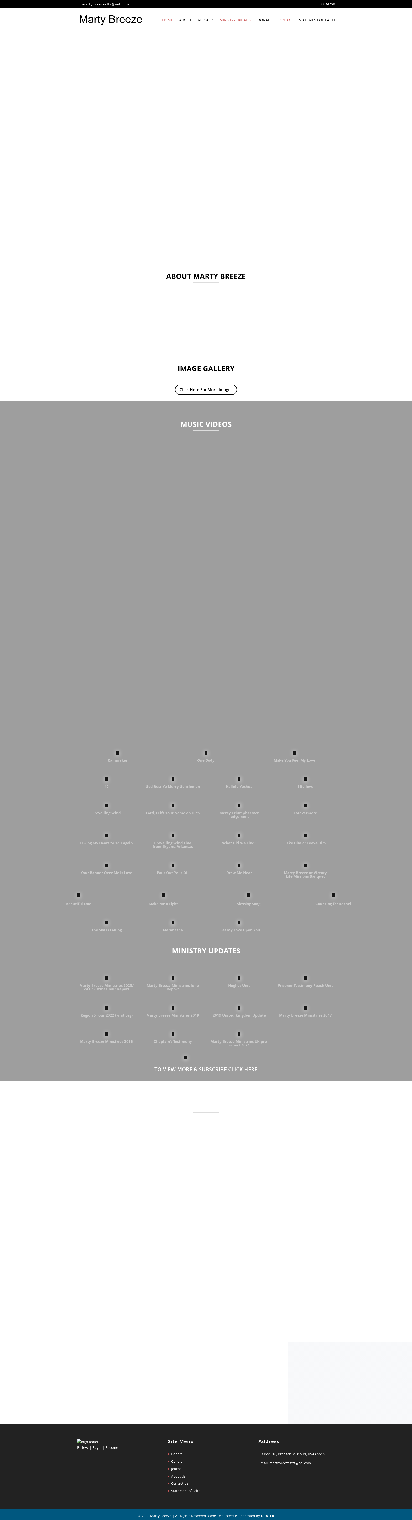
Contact (285, 20)
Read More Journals (206, 1329)
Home (167, 20)
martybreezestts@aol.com (290, 1463)
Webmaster (96, 1144)
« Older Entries (90, 1313)
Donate (264, 20)
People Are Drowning (103, 1200)
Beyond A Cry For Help (105, 1263)
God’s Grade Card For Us (107, 1137)
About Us (178, 1476)
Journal (177, 1469)
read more (90, 1163)
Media (203, 20)
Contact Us (179, 1483)
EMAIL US (206, 1398)
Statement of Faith (317, 20)
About (185, 20)
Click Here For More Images (206, 389)
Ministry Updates (235, 20)
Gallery (176, 1461)
